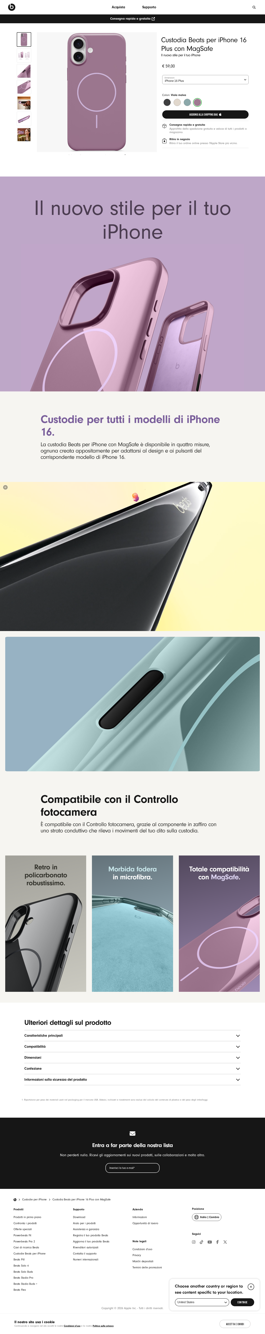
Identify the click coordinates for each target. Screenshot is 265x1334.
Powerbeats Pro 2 (24, 1241)
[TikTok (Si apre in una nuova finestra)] (201, 1242)
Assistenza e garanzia (86, 1229)
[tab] (24, 39)
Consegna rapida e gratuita (130, 19)
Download (79, 1217)
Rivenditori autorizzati (85, 1247)
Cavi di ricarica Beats (26, 1247)
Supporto (149, 7)
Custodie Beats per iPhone (30, 1253)
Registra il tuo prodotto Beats (90, 1235)
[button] (5, 487)
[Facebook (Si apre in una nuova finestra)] (217, 1242)
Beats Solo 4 (21, 1265)
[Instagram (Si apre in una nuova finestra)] (193, 1242)
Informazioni (139, 1217)
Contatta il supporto (85, 1253)
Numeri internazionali (85, 1259)
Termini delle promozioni (147, 1267)
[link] (205, 114)
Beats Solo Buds (23, 1271)
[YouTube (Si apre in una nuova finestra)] (209, 1242)
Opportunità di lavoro (145, 1223)
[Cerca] (254, 7)
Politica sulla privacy (103, 1325)
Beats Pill (19, 1259)
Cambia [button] (209, 1218)
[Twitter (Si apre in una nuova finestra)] (225, 1242)
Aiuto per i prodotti (84, 1223)
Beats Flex (20, 1289)
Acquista (118, 7)
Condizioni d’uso (142, 1249)
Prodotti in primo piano (27, 1217)
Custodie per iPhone (34, 1199)
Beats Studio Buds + (25, 1284)
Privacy (136, 1255)
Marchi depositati (142, 1261)
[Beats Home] (15, 1199)
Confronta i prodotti (25, 1223)
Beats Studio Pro (23, 1277)
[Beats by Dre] (11, 7)
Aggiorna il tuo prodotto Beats (91, 1241)
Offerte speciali (23, 1229)
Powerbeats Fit (22, 1235)
